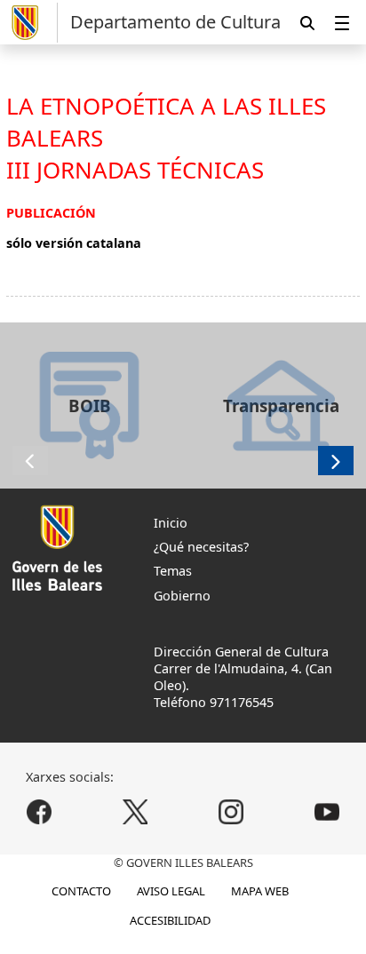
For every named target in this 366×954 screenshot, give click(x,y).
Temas (173, 570)
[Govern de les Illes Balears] (32, 23)
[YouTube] (326, 811)
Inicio (170, 522)
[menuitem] (342, 22)
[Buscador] (307, 22)
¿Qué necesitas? (201, 546)
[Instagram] (230, 811)
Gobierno (182, 595)
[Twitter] (135, 811)
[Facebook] (39, 811)
